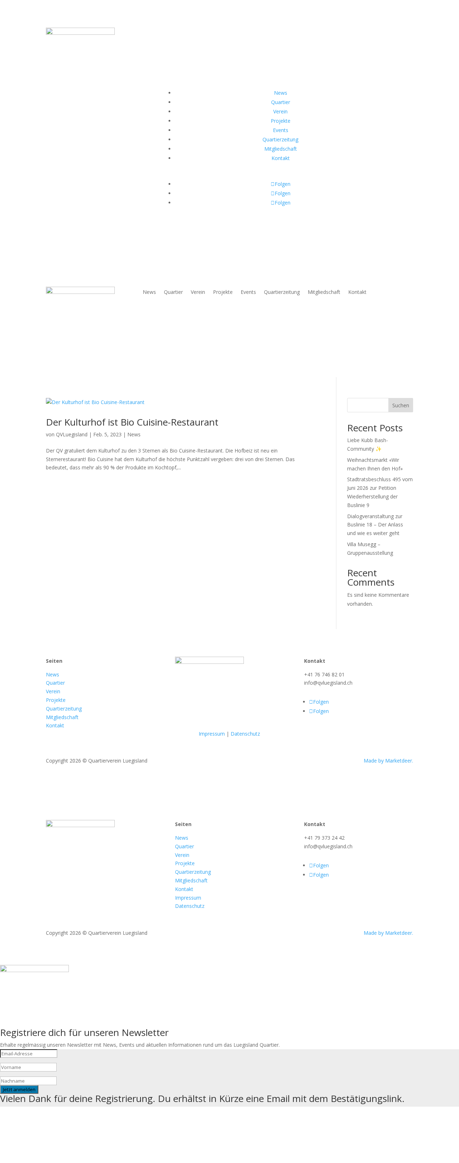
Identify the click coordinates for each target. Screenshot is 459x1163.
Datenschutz (245, 733)
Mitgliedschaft (324, 292)
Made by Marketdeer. (388, 760)
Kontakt (357, 292)
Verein (198, 292)
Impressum (212, 733)
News (149, 292)
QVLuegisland (71, 434)
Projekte (223, 292)
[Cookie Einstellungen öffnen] (54, 1158)
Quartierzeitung (282, 292)
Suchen (400, 405)
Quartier (173, 292)
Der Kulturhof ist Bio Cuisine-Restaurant (132, 422)
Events (248, 292)
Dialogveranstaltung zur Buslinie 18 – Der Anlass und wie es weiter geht (375, 525)
